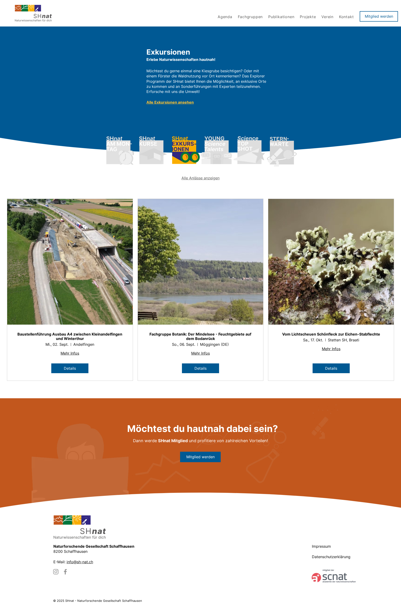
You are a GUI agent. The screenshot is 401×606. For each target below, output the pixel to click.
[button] (251, 16)
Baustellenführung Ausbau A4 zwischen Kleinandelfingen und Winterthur (69, 336)
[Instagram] (55, 571)
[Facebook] (65, 571)
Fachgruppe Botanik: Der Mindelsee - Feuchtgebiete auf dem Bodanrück (200, 336)
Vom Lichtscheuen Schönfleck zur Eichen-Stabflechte (331, 334)
